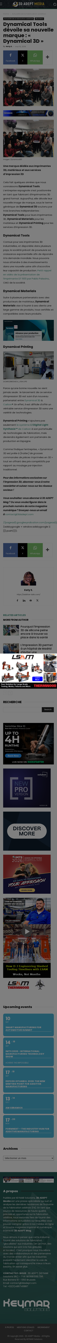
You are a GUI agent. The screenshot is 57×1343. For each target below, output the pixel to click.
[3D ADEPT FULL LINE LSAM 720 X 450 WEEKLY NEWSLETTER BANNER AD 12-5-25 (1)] (28, 687)
